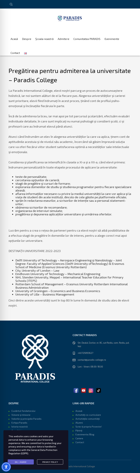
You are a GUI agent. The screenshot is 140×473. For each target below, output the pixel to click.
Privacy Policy (50, 462)
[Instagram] (91, 390)
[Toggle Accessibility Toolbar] (6, 466)
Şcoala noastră (44, 37)
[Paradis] (70, 18)
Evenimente (111, 37)
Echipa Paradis (19, 422)
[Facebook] (76, 390)
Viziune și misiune (20, 414)
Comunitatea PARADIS (86, 37)
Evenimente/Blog (84, 434)
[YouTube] (83, 390)
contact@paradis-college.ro (92, 359)
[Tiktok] (98, 390)
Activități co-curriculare (88, 414)
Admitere (63, 37)
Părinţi (78, 430)
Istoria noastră (19, 426)
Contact (15, 51)
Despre (26, 37)
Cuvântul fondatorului (23, 410)
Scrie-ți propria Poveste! (88, 426)
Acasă (14, 37)
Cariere (79, 438)
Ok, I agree (21, 462)
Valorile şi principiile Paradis (26, 418)
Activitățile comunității (87, 418)
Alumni (79, 422)
